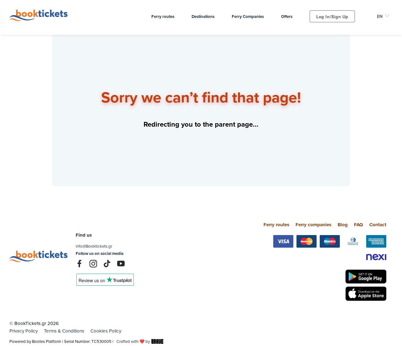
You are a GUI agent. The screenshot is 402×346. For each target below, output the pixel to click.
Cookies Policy (105, 330)
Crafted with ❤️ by (133, 341)
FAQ (358, 224)
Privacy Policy (23, 330)
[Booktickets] (40, 19)
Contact (377, 224)
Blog (343, 224)
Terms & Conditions (64, 330)
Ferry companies (313, 224)
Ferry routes (276, 224)
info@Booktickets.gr (94, 246)
